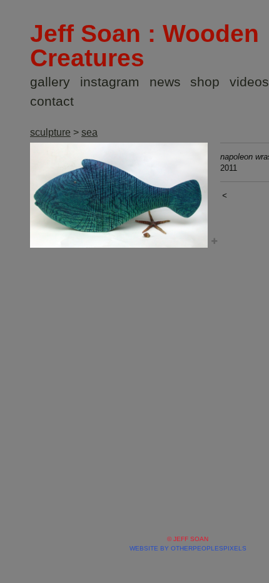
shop (205, 81)
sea (89, 132)
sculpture (50, 132)
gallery (50, 81)
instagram (110, 81)
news (165, 81)
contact (52, 101)
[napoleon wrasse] (119, 195)
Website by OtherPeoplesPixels (187, 548)
